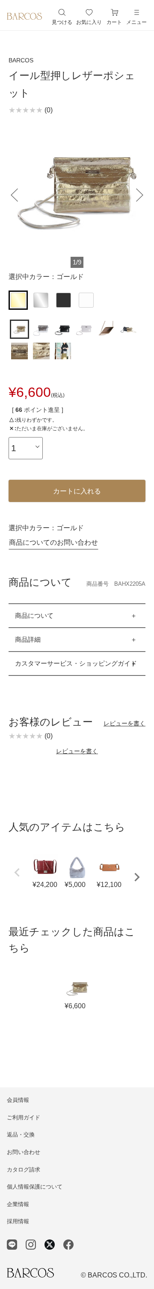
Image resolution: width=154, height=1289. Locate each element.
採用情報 (18, 1221)
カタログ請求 (23, 1169)
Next (136, 877)
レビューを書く (124, 723)
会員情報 (18, 1100)
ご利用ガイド (23, 1117)
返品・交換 (21, 1134)
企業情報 (18, 1204)
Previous (17, 872)
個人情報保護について (34, 1186)
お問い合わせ (23, 1152)
